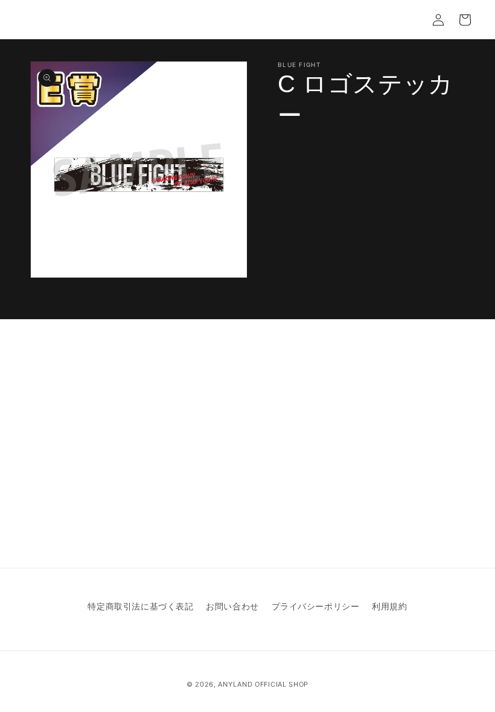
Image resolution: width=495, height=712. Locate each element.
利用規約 (389, 606)
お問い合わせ (232, 606)
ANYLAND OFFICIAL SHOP (263, 684)
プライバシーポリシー (316, 606)
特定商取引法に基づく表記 (140, 606)
